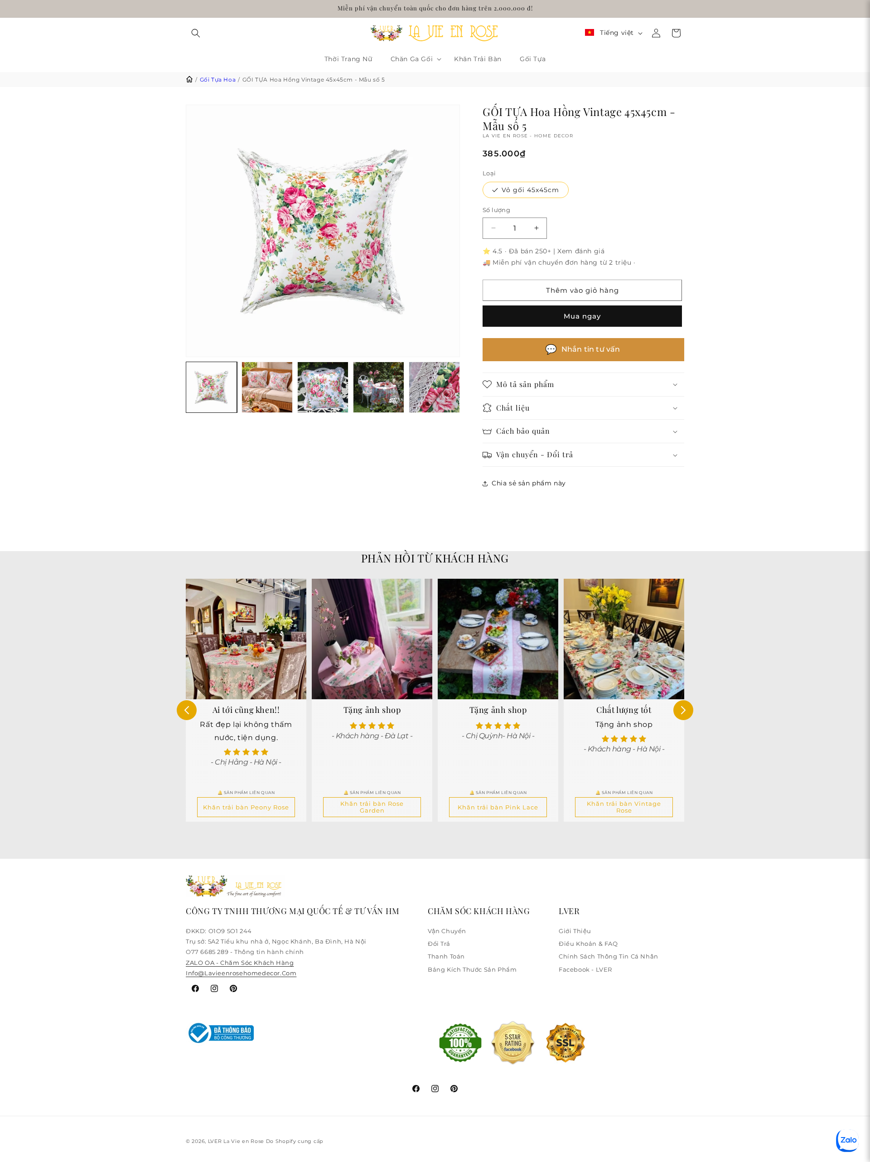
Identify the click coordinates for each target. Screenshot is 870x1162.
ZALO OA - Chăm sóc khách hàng (240, 962)
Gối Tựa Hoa (218, 79)
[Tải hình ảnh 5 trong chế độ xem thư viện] (434, 387)
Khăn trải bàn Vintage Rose (624, 807)
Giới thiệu (575, 930)
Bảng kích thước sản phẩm (472, 969)
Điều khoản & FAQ (588, 943)
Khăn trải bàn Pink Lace (498, 807)
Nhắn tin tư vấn (582, 349)
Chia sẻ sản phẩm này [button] (529, 483)
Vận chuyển (447, 930)
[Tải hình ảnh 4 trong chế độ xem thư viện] (378, 387)
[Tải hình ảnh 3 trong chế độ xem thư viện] (322, 387)
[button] (196, 33)
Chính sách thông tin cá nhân (608, 956)
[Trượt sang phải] (683, 710)
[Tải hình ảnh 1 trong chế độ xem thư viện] (211, 387)
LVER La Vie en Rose (237, 1141)
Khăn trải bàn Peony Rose (246, 807)
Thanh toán (446, 956)
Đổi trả (439, 943)
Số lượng (496, 209)
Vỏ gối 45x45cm (530, 190)
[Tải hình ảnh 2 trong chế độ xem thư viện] (267, 387)
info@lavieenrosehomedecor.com (241, 973)
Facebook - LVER (585, 969)
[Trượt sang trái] (187, 710)
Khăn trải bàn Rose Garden (372, 807)
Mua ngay (582, 316)
